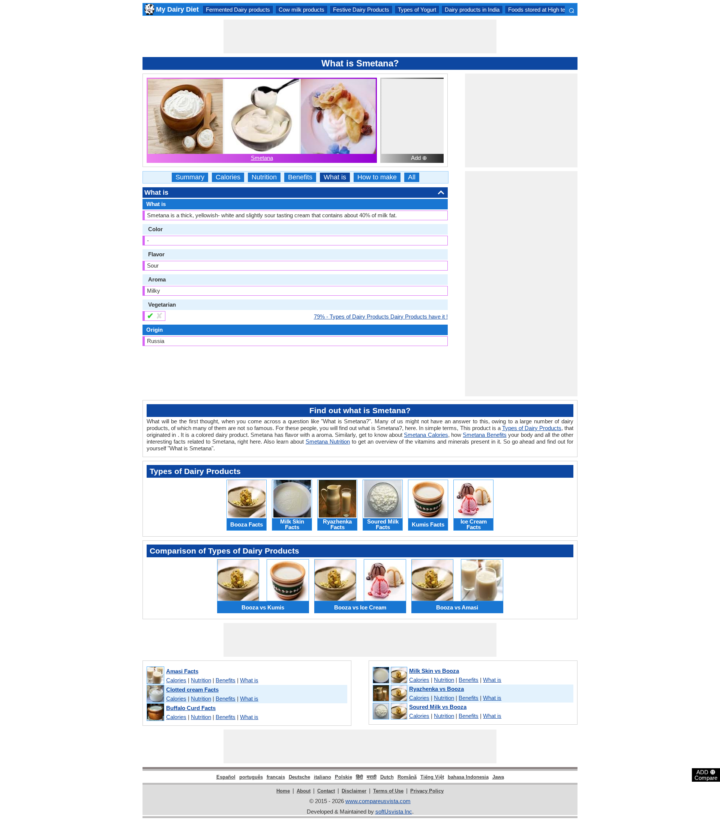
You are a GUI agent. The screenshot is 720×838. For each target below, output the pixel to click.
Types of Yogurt (417, 9)
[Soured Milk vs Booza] (389, 711)
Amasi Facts (182, 671)
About (303, 791)
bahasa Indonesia (468, 777)
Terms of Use (388, 791)
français (276, 777)
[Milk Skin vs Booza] (389, 675)
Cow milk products (301, 9)
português (251, 777)
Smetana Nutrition (328, 441)
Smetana (262, 158)
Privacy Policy (427, 791)
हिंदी (359, 777)
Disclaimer (354, 791)
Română (407, 777)
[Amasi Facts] (155, 675)
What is (335, 177)
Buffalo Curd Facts (191, 708)
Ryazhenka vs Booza (436, 689)
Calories (228, 177)
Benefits (300, 177)
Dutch (387, 777)
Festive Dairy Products (361, 9)
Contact (326, 791)
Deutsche (299, 777)
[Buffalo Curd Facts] (155, 712)
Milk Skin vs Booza (434, 671)
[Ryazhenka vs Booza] (389, 693)
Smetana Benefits (484, 435)
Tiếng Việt (432, 777)
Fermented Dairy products (238, 9)
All (412, 177)
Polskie (343, 777)
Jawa (498, 777)
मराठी (371, 777)
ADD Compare (705, 774)
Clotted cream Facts (192, 689)
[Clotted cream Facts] (155, 694)
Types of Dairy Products (531, 428)
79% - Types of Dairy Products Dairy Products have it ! (381, 316)
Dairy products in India (472, 9)
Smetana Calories (426, 435)
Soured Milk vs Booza (437, 707)
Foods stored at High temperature (549, 9)
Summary (190, 177)
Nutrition (264, 177)
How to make (377, 177)
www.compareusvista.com (378, 801)
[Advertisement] (360, 36)
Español (226, 777)
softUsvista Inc (393, 811)
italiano (322, 777)
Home (283, 791)
